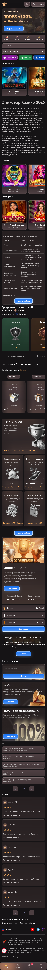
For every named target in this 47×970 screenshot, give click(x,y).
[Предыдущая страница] (15, 912)
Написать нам (7, 919)
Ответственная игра (10, 923)
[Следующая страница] (31, 912)
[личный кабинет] (27, 4)
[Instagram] (43, 929)
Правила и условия (21, 919)
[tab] (7, 38)
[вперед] (31, 788)
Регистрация (38, 4)
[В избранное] (23, 69)
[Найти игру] (4, 46)
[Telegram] (38, 929)
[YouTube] (32, 929)
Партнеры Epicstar (27, 923)
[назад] (15, 788)
